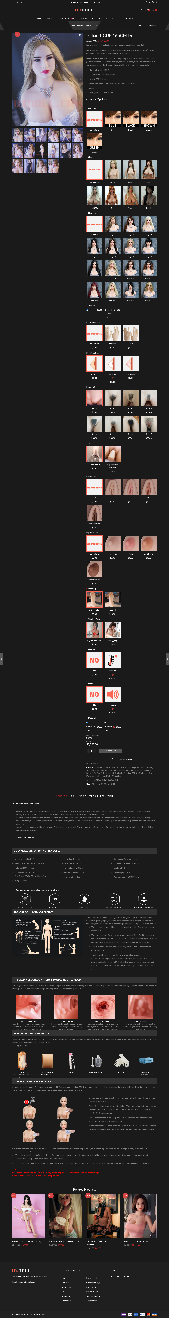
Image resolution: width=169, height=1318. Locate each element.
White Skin (116, 776)
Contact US (66, 1300)
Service (127, 18)
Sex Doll (80, 25)
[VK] (98, 784)
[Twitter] (149, 2)
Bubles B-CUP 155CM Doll (61, 1241)
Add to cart (111, 751)
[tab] (62, 796)
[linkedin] (107, 784)
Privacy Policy (92, 1291)
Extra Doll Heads (86, 18)
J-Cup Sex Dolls (98, 773)
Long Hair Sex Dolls (114, 773)
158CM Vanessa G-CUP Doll (136, 1241)
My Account (91, 1278)
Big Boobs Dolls (139, 767)
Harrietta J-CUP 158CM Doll (24, 1241)
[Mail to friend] (104, 784)
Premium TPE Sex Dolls (134, 773)
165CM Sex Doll (98, 780)
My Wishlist (91, 1287)
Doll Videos (67, 1282)
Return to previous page (147, 25)
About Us (66, 1296)
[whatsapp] (110, 784)
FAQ (119, 18)
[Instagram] (153, 2)
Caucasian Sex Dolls (103, 770)
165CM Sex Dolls (91, 25)
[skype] (113, 784)
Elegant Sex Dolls (126, 770)
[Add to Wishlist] (42, 1241)
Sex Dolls (49, 18)
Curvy (115, 770)
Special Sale (66, 18)
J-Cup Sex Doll (112, 780)
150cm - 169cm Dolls (106, 767)
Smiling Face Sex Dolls (101, 776)
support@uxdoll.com (26, 1282)
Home (38, 18)
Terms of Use (92, 1300)
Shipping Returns (93, 1296)
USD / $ (19, 2)
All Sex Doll (66, 1287)
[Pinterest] (156, 2)
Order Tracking (93, 1282)
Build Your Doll (105, 18)
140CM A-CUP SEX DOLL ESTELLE (98, 1243)
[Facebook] (146, 2)
